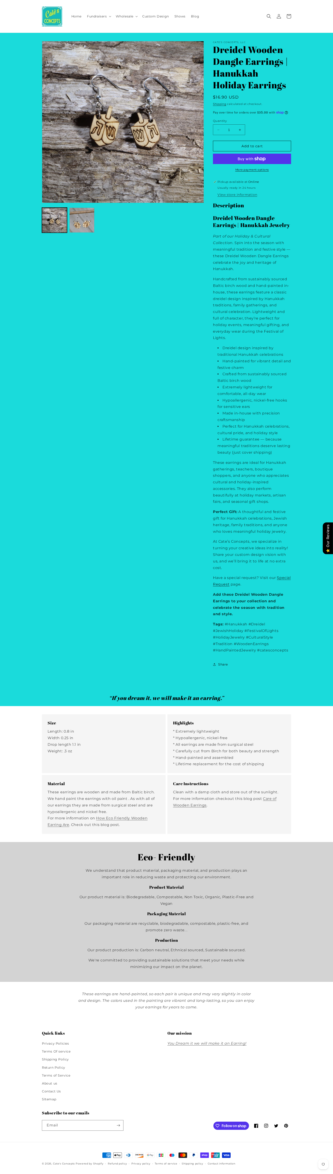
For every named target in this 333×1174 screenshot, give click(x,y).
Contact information (221, 1163)
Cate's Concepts (64, 1163)
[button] (98, 16)
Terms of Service (56, 1075)
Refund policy (117, 1163)
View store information (237, 195)
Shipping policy (192, 1163)
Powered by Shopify (90, 1163)
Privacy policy (140, 1163)
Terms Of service (56, 1051)
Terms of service (166, 1163)
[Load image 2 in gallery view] (81, 220)
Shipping (219, 104)
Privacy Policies (55, 1043)
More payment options (252, 169)
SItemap (49, 1099)
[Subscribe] (118, 1125)
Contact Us (51, 1091)
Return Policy (53, 1067)
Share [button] (223, 664)
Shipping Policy (55, 1059)
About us (49, 1083)
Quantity (220, 121)
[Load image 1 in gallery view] (54, 220)
